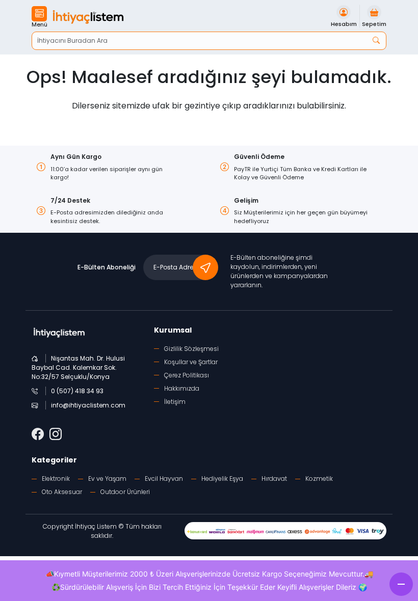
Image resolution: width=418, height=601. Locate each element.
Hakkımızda (181, 388)
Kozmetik (319, 478)
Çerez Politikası (186, 375)
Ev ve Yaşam (107, 478)
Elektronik (56, 478)
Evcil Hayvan (164, 478)
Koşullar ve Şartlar (191, 362)
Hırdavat (274, 478)
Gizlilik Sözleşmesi (191, 348)
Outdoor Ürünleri (125, 491)
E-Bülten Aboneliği (106, 267)
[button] (39, 18)
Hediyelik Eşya (222, 478)
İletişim (175, 401)
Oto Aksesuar (62, 491)
